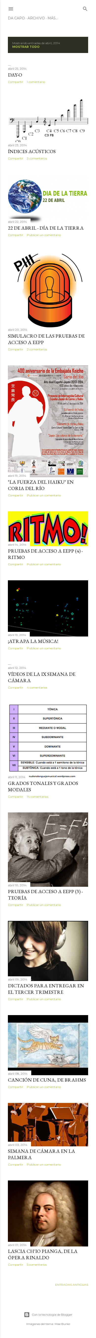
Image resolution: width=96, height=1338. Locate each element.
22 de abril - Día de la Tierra (46, 228)
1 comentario (36, 82)
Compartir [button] (15, 82)
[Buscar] (85, 8)
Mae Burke (62, 1324)
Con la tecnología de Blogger (52, 1314)
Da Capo (16, 18)
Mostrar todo (26, 47)
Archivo (36, 18)
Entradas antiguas (71, 1284)
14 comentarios (37, 796)
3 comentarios (37, 158)
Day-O (15, 75)
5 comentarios (37, 1264)
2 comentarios (37, 349)
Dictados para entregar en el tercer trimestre (46, 988)
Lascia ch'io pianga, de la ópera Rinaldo (43, 1254)
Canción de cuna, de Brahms (47, 1080)
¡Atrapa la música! (33, 641)
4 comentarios (37, 687)
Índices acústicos (32, 151)
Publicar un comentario (44, 235)
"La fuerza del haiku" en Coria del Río (41, 485)
